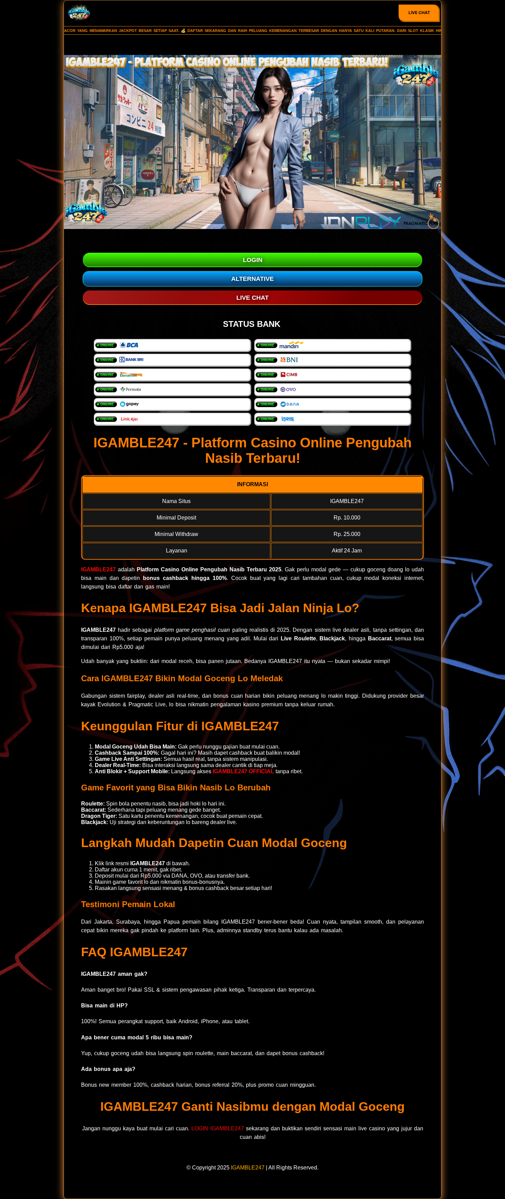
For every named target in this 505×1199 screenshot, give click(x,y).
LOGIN (252, 259)
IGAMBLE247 (98, 569)
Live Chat (419, 12)
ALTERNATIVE (252, 278)
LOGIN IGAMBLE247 (217, 1128)
